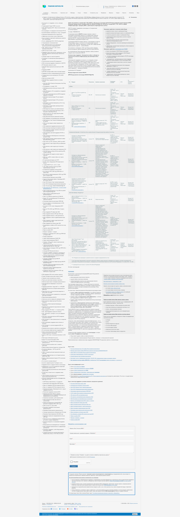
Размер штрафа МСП (47, 236)
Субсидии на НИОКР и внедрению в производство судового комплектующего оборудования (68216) (54, 253)
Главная (117, 12)
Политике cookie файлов (53, 514)
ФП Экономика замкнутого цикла (49, 65)
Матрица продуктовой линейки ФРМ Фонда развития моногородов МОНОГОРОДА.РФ (89, 350)
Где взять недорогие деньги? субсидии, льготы (52, 362)
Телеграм (63, 508)
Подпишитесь (54, 12)
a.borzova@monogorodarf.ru (77, 166)
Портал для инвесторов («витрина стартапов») (52, 280)
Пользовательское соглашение (85, 506)
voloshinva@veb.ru (82, 251)
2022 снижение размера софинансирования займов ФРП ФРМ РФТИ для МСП (54, 139)
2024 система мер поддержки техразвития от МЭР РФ (53, 63)
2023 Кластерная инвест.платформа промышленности (53, 281)
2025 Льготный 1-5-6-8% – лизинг (49, 50)
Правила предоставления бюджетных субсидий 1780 (53, 347)
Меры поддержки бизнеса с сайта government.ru (53, 215)
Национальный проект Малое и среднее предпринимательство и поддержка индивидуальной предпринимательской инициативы (54, 395)
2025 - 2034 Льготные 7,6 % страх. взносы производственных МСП (51, 48)
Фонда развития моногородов (99, 376)
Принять (135, 514)
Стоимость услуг (94, 12)
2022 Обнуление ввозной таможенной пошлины (53, 116)
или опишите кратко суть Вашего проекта (115, 291)
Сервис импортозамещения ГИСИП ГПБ (51, 238)
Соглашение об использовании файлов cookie (67, 506)
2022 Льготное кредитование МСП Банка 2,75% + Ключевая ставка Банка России (53, 111)
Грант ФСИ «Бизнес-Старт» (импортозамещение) (53, 182)
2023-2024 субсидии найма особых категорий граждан (53, 71)
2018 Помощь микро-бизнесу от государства (52, 381)
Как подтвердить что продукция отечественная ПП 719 (54, 30)
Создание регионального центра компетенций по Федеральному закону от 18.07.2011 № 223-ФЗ (53, 433)
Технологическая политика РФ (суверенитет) (51, 61)
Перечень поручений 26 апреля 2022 (51, 228)
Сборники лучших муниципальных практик (51, 278)
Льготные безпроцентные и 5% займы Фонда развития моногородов (85, 348)
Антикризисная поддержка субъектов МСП (52, 169)
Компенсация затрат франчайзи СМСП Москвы (53, 383)
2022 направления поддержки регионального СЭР (54, 126)
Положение (92, 457)
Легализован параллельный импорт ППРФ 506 (53, 201)
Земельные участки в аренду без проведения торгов (53, 299)
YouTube (70, 508)
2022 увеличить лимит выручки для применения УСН (54, 149)
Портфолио (103, 12)
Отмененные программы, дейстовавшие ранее (53, 397)
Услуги (79, 12)
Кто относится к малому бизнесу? (49, 361)
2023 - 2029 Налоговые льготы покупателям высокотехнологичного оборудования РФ (51, 45)
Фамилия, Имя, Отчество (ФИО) (76, 428)
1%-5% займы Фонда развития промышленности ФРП (82, 393)
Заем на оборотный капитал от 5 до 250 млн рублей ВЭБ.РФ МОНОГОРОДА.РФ (54, 191)
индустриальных (79, 366)
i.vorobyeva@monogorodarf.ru (80, 126)
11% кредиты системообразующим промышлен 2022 (82, 396)
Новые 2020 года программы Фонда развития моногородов (83, 352)
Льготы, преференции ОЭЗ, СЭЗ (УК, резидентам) (53, 41)
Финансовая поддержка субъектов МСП (51, 391)
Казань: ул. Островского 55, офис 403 (72, 504)
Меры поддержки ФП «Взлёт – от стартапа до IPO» (53, 309)
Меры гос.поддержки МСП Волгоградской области (54, 387)
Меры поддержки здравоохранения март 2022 (80, 408)
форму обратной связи (115, 288)
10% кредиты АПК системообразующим (79, 395)
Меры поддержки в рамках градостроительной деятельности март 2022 (53, 221)
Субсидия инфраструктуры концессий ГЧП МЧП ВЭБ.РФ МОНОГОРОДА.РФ (53, 256)
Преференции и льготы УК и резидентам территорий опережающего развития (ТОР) (53, 367)
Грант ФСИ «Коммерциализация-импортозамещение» (54, 183)
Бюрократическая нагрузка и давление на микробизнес (54, 328)
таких (110, 485)
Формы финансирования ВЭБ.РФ (49, 297)
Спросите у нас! (64, 12)
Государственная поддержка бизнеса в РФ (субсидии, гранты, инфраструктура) (65, 17)
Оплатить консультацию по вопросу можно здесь (114, 283)
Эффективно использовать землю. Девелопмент (52, 36)
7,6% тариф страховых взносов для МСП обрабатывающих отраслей (52, 167)
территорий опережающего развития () (84, 368)
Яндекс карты (78, 503)
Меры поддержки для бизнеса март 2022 (52, 223)
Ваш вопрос (72, 444)
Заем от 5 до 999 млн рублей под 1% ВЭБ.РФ (53, 196)
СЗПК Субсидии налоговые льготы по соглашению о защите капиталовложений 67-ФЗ (53, 376)
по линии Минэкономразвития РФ (85, 376)
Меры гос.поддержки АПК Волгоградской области (54, 385)
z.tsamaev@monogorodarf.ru (77, 202)
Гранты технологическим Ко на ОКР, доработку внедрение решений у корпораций (52, 332)
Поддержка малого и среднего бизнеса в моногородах (53, 364)
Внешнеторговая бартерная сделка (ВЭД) (52, 177)
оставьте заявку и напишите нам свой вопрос (113, 279)
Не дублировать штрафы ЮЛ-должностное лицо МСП (82, 414)
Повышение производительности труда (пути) (52, 34)
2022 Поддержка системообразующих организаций (54, 118)
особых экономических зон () (81, 370)
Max (77, 508)
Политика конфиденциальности (49, 506)
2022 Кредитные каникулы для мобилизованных (53, 108)
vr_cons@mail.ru (48, 504)
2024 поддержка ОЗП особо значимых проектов (52, 274)
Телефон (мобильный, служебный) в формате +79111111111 (82, 433)
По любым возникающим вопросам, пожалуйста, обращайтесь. (106, 493)
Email (71, 438)
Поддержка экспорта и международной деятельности (53, 73)
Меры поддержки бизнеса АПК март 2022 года (53, 213)
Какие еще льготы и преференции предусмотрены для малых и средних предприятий (54, 419)
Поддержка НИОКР (46, 69)
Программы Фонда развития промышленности (53, 410)
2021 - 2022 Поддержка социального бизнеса (51, 311)
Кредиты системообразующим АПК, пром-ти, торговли (82, 400)
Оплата (85, 12)
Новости (124, 12)
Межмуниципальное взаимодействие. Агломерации (54, 424)
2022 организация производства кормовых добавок (54, 127)
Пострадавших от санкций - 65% (50, 86)
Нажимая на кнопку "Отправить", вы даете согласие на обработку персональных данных (90, 454)
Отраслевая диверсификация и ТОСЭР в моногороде (82, 354)
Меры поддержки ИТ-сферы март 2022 (51, 211)
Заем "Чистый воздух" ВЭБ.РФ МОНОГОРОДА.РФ (54, 185)
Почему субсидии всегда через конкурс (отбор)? (52, 276)
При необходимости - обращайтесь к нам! (112, 281)
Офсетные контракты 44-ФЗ (48, 78)
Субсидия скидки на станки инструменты (51, 56)
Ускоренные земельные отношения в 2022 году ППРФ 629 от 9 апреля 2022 (53, 271)
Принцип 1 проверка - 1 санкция (50, 231)
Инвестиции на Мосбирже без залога (50, 337)
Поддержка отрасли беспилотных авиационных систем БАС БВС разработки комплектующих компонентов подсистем (54, 53)
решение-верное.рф (59, 513)
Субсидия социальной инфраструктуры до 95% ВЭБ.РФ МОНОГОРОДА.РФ (53, 265)
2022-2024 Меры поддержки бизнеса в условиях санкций (96, 17)
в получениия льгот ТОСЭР (121, 49)
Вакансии (111, 12)
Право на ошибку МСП (48, 229)
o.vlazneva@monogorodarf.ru (78, 189)
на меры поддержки (88, 374)
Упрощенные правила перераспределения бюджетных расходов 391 (52, 268)
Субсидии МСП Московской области (51, 250)
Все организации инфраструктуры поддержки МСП (53, 330)
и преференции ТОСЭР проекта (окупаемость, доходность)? (96, 360)
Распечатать (134, 17)
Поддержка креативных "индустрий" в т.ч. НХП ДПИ (53, 286)
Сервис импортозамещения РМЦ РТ (51, 240)
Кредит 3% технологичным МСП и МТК (50, 339)
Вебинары (73, 12)
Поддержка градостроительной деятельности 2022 (81, 410)
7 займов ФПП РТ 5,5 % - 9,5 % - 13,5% (51, 164)
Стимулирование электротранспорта (50, 42)
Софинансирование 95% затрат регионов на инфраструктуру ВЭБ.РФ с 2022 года (52, 245)
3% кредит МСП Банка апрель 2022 (78, 383)
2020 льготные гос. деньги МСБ (50, 405)
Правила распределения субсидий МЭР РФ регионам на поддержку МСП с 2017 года (52, 403)
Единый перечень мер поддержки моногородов (81, 356)
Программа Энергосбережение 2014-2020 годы (53, 414)
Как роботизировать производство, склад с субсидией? (54, 32)
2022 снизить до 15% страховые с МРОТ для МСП (54, 141)
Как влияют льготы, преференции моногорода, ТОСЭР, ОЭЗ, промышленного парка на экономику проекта (93, 358)
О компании (45, 12)
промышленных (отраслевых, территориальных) (86, 372)
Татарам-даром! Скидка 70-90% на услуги (51, 26)
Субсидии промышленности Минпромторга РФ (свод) (54, 412)
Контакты (131, 12)
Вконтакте (54, 508)
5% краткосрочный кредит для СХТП (51, 160)
